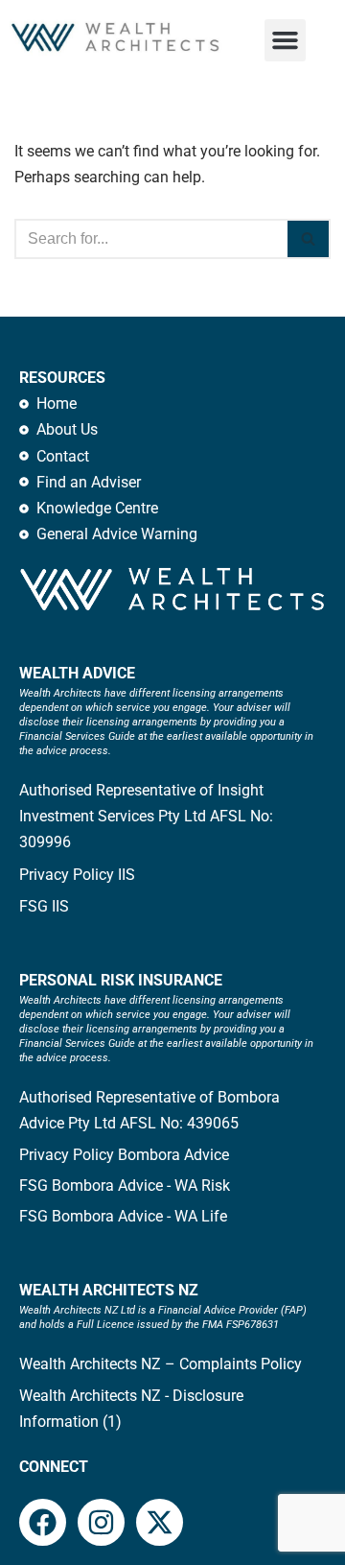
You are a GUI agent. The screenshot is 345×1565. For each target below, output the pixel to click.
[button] (285, 40)
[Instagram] (101, 1522)
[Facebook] (42, 1522)
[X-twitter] (159, 1522)
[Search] (309, 239)
